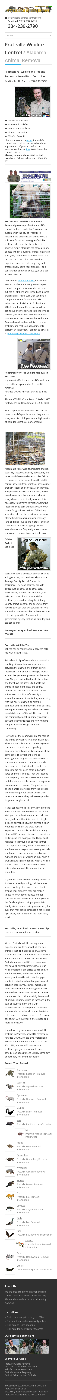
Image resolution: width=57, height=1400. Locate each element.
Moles (20, 1142)
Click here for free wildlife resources (25, 1328)
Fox (18, 1193)
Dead (19, 1253)
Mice (27, 1130)
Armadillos (22, 1167)
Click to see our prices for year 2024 (25, 1317)
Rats (19, 1120)
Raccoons (22, 1070)
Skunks (20, 1107)
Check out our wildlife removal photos (26, 1320)
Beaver (20, 1180)
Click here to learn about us (21, 1324)
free (28, 149)
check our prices (26, 280)
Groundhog (22, 1155)
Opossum (22, 1095)
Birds (19, 1218)
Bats (19, 1230)
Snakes (29, 1240)
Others (20, 1265)
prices (29, 140)
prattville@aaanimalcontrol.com (24, 17)
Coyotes (21, 1205)
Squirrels (21, 1082)
